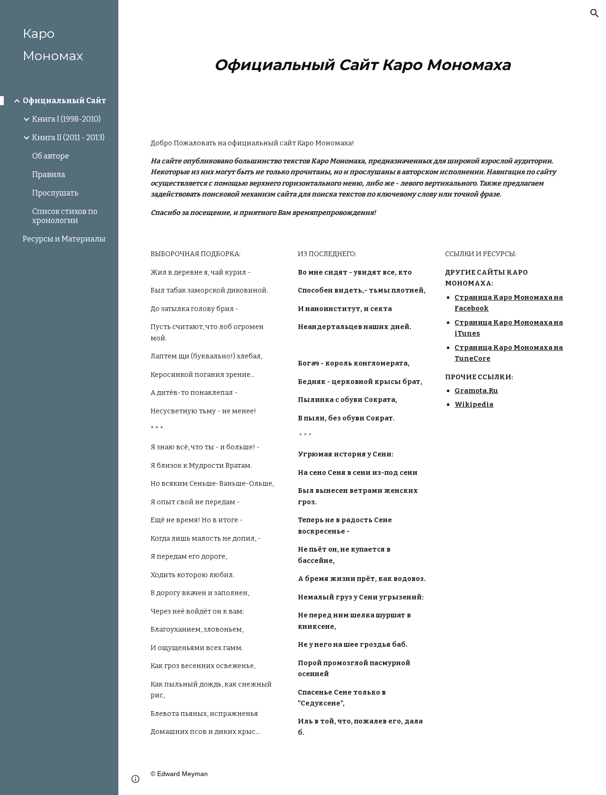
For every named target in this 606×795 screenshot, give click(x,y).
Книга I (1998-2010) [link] (66, 119)
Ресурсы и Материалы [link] (64, 238)
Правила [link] (48, 174)
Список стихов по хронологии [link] (65, 216)
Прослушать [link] (55, 192)
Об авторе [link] (50, 156)
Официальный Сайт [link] (64, 100)
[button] (594, 13)
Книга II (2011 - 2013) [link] (68, 137)
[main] (362, 61)
